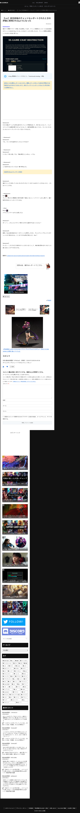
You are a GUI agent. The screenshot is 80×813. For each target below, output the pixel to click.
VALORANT (39, 2)
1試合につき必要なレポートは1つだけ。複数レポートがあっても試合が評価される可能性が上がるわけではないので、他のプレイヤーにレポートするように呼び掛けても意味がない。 (27, 85)
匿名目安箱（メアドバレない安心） (28, 381)
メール (4, 405)
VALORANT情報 (62, 808)
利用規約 (31, 808)
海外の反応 (7, 296)
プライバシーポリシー (21, 808)
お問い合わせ (53, 808)
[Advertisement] (27, 106)
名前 (4, 400)
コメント (6, 383)
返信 (13, 366)
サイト (4, 411)
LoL (33, 2)
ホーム (26, 6)
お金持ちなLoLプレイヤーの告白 (13, 172)
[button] (26, 639)
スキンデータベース (49, 6)
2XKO (46, 2)
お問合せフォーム (16, 381)
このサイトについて (10, 808)
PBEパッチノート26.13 (36, 6)
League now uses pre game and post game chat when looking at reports (26, 255)
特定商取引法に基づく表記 (41, 808)
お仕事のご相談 (71, 808)
